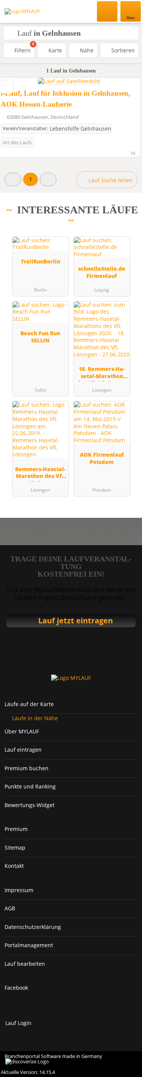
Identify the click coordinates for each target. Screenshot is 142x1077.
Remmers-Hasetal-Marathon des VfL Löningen (40, 473)
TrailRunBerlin (40, 261)
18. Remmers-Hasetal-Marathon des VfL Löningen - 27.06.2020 (101, 373)
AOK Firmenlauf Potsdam (102, 458)
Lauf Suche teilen (110, 180)
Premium (16, 829)
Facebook (16, 987)
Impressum (19, 890)
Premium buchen (26, 768)
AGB (10, 908)
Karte (54, 50)
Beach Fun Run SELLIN (40, 337)
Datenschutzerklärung (33, 926)
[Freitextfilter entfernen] (107, 11)
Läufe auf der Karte (29, 704)
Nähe (86, 50)
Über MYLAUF (22, 731)
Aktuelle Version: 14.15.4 (28, 1072)
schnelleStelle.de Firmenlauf (101, 272)
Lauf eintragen (23, 749)
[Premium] (126, 222)
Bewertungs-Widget (30, 805)
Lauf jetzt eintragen (75, 620)
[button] (13, 179)
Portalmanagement (29, 945)
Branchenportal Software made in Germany (51, 1059)
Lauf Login (18, 1023)
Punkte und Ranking (30, 786)
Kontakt (14, 865)
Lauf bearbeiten (25, 963)
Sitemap (15, 847)
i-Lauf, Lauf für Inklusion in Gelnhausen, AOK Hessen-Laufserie (65, 98)
